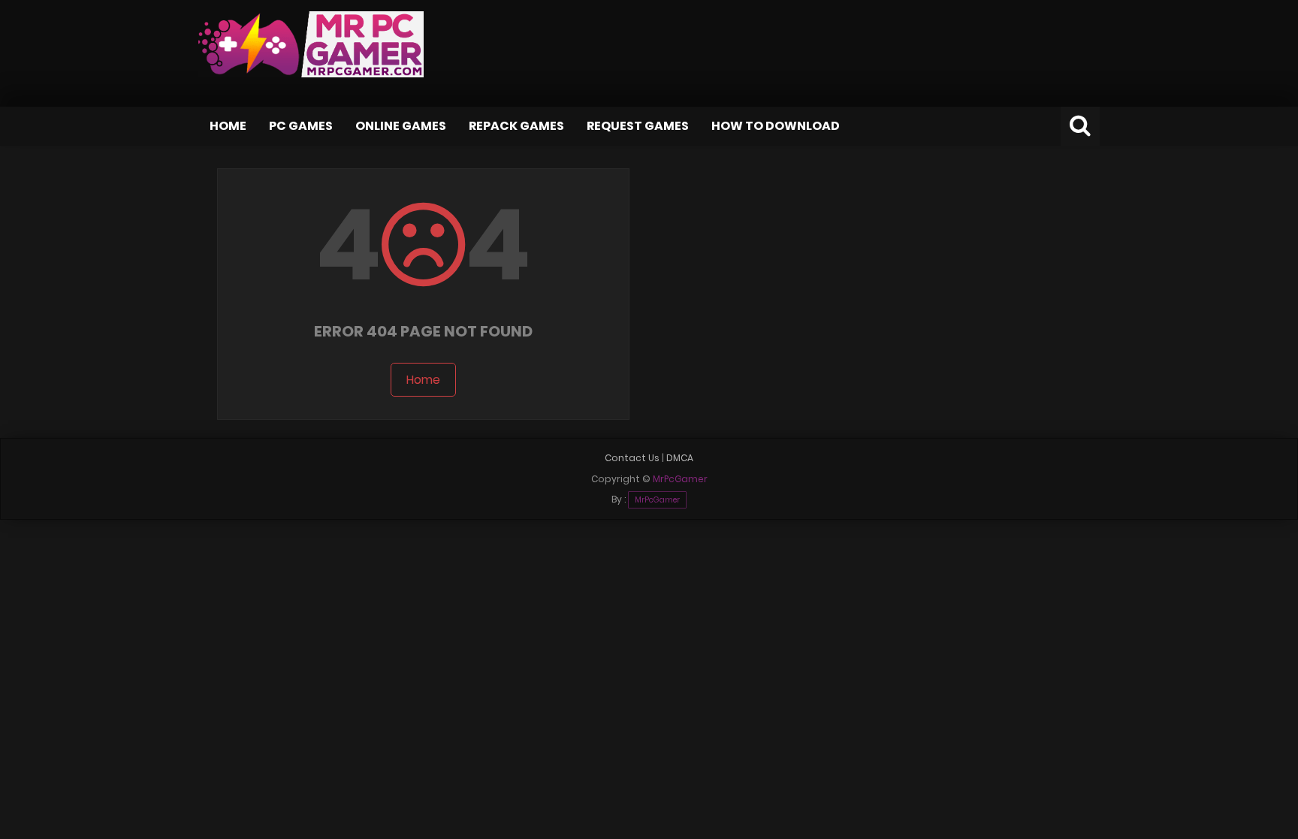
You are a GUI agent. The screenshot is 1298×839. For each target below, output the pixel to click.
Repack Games (516, 125)
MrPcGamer (657, 500)
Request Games (638, 125)
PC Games (301, 125)
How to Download (775, 125)
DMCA (679, 457)
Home (228, 125)
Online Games (400, 125)
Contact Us (632, 457)
